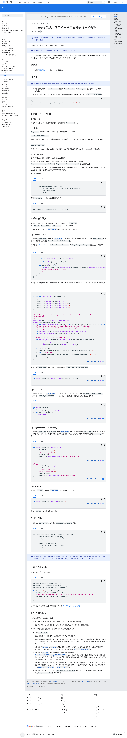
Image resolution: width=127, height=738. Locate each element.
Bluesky (63, 701)
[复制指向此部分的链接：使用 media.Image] (48, 235)
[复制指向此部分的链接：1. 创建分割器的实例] (52, 114)
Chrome (96, 701)
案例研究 (41, 2)
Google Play (97, 716)
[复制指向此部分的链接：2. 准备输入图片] (48, 219)
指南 (19, 2)
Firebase (96, 704)
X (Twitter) (64, 710)
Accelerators (31, 707)
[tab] (34, 178)
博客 (62, 698)
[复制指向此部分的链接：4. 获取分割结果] (48, 567)
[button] (12, 30)
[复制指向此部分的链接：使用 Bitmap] (43, 487)
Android (96, 698)
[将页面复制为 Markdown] (39, 31)
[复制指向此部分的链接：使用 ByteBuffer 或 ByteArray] (59, 428)
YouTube (63, 713)
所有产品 (93, 726)
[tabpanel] (68, 188)
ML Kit (9, 2)
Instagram (64, 704)
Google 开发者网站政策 (33, 683)
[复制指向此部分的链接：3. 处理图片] (44, 518)
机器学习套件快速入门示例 (71, 606)
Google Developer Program (35, 698)
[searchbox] (12, 15)
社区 (48, 2)
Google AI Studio (98, 707)
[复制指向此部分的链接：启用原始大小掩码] (45, 154)
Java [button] (41, 178)
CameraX (42, 245)
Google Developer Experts (34, 704)
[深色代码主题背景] (101, 98)
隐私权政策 (35, 734)
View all (96, 719)
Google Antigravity (99, 710)
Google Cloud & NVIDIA (33, 710)
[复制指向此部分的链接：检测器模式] (40, 128)
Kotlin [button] (34, 178)
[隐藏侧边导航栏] (22, 735)
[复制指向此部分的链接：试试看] (39, 65)
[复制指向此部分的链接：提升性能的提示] (48, 613)
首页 (32, 23)
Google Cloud (97, 713)
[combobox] (96, 2)
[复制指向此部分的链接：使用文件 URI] (43, 390)
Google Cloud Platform (80, 726)
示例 (34, 2)
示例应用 (41, 70)
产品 (37, 23)
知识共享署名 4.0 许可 (56, 681)
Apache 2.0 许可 (84, 681)
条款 (28, 734)
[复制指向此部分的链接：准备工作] (42, 77)
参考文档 (26, 2)
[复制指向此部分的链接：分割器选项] (42, 119)
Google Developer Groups (34, 701)
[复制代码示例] (104, 98)
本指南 (74, 50)
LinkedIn (63, 707)
